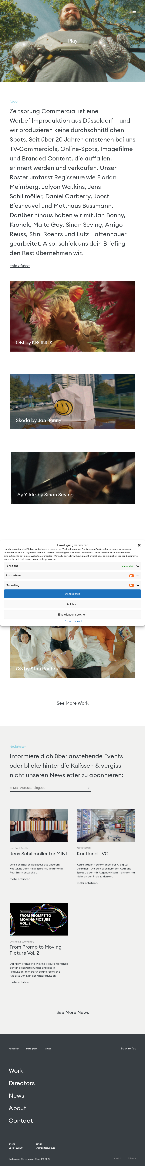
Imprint (78, 621)
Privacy (69, 621)
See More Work (73, 703)
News (16, 1095)
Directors (22, 1083)
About (17, 1108)
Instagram (31, 1048)
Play (73, 41)
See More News (72, 1012)
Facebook (14, 1048)
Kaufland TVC (93, 853)
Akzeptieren (72, 593)
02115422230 (16, 1147)
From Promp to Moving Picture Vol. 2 (36, 950)
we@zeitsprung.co (45, 1147)
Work (16, 1070)
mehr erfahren (20, 265)
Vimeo (48, 1048)
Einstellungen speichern (72, 614)
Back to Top (128, 1048)
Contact (21, 1120)
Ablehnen (72, 604)
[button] (139, 545)
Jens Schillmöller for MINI (38, 853)
